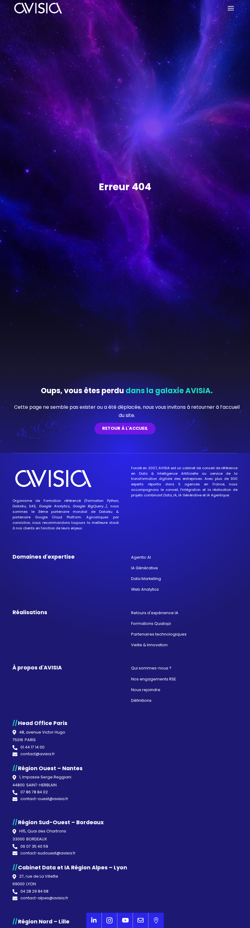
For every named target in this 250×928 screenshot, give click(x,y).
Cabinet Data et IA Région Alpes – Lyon (72, 867)
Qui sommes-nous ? (151, 668)
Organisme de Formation (36, 500)
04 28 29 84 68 (34, 892)
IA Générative (190, 495)
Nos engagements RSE (153, 679)
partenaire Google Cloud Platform (46, 517)
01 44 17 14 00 (32, 747)
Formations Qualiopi (151, 623)
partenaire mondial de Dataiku (81, 511)
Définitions (141, 700)
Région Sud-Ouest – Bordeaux (61, 822)
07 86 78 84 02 (34, 792)
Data (143, 473)
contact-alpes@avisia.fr (44, 898)
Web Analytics (145, 589)
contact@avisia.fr (37, 754)
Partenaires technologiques (159, 634)
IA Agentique (218, 495)
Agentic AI (141, 557)
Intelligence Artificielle (177, 473)
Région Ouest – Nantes (50, 768)
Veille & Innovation (149, 644)
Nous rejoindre (145, 689)
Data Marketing (146, 578)
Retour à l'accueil (125, 428)
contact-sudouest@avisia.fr (48, 853)
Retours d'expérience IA (154, 612)
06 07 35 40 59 (34, 847)
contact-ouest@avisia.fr (44, 799)
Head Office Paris (42, 723)
